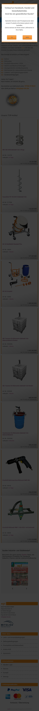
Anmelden (12, 37)
